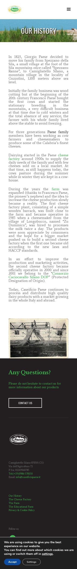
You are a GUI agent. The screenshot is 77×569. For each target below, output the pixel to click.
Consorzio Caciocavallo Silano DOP (38, 275)
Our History (15, 495)
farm (55, 189)
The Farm (14, 503)
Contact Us (25, 403)
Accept (12, 562)
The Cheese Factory (20, 499)
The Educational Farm (21, 506)
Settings (31, 562)
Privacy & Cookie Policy (22, 510)
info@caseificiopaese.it (28, 477)
